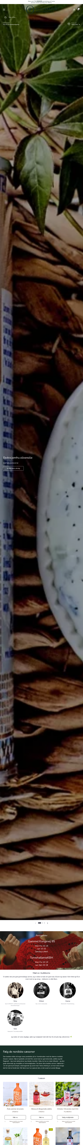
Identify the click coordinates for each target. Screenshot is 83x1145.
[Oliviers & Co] (41, 10)
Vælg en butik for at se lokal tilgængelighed (16, 1122)
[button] (78, 10)
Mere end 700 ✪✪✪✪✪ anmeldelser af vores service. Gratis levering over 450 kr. (41, 2)
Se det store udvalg (13, 468)
